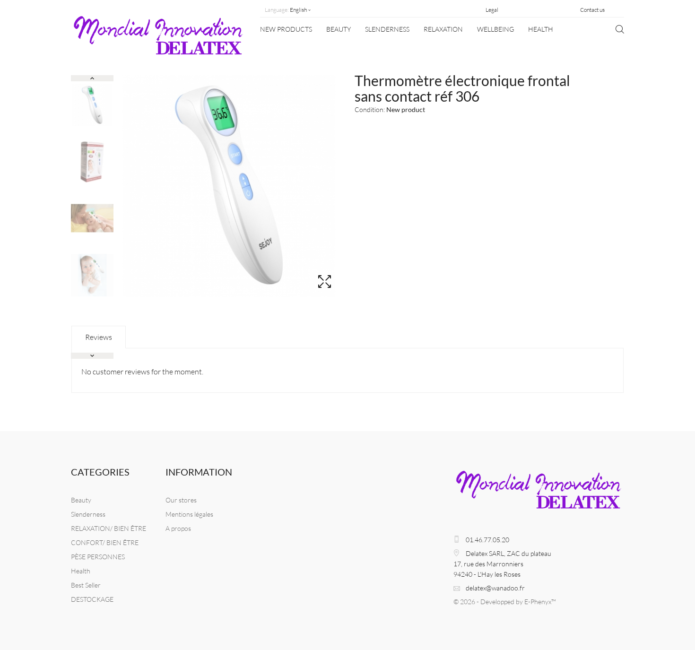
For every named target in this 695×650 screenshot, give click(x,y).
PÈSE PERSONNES (98, 557)
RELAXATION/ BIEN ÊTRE (108, 528)
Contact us (592, 9)
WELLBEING (495, 29)
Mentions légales (189, 514)
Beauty (338, 29)
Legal (492, 9)
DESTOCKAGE (92, 599)
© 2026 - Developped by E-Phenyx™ (504, 602)
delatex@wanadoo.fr (495, 588)
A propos (178, 528)
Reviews (98, 337)
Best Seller (86, 585)
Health (540, 29)
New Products (286, 29)
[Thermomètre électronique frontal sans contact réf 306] (92, 105)
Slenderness (387, 29)
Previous (92, 78)
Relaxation (443, 29)
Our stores (181, 500)
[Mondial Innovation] (158, 39)
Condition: (370, 109)
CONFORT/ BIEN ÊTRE (105, 542)
